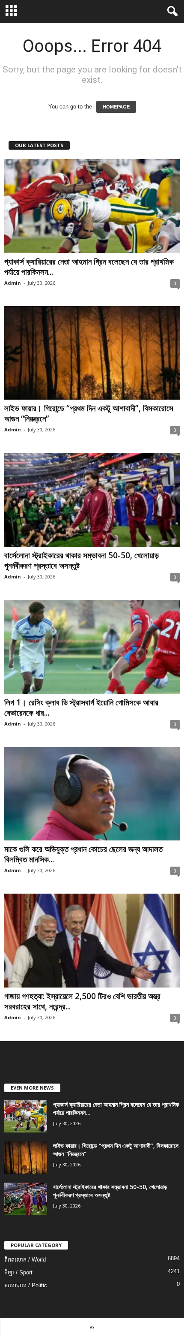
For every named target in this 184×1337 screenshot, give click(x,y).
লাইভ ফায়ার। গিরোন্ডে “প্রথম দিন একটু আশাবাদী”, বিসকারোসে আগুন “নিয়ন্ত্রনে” (88, 413)
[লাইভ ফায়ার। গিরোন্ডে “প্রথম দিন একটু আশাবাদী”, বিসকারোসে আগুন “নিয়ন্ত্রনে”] (92, 353)
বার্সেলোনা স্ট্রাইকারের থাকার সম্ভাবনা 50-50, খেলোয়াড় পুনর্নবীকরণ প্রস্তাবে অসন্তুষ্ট (81, 560)
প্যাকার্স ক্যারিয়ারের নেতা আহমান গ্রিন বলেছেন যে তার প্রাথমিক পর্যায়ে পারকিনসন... (89, 266)
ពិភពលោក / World (25, 1259)
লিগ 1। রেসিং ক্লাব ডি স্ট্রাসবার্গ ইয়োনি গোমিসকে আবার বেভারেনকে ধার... (81, 707)
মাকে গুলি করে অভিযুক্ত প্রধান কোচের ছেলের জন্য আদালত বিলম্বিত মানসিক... (83, 854)
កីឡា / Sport (18, 1272)
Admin (12, 283)
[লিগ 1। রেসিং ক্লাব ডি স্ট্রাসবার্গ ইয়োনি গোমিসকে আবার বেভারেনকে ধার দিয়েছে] (92, 647)
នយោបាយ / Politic (25, 1285)
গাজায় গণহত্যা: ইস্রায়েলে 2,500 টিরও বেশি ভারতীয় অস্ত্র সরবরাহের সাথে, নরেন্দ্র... (82, 1001)
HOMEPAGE (116, 106)
